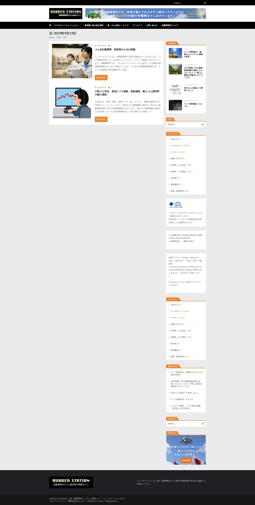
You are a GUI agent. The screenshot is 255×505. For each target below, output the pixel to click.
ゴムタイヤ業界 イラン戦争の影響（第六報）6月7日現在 (186, 407)
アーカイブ (137, 25)
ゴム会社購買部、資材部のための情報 (115, 49)
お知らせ (174, 139)
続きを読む (101, 77)
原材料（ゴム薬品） (179, 165)
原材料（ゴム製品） (179, 171)
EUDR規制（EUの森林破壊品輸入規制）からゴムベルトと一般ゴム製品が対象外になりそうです (193, 72)
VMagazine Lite (111, 501)
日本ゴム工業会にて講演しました (193, 89)
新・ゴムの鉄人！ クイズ (118, 25)
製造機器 (174, 184)
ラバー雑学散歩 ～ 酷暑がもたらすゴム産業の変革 (193, 54)
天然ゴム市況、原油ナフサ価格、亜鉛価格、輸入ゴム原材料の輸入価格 (127, 93)
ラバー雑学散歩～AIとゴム (193, 105)
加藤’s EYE (175, 158)
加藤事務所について (170, 25)
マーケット (188, 49)
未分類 (173, 178)
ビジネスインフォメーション (66, 25)
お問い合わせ (151, 25)
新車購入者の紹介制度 (94, 25)
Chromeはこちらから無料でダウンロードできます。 (185, 283)
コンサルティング (190, 65)
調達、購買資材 (177, 191)
